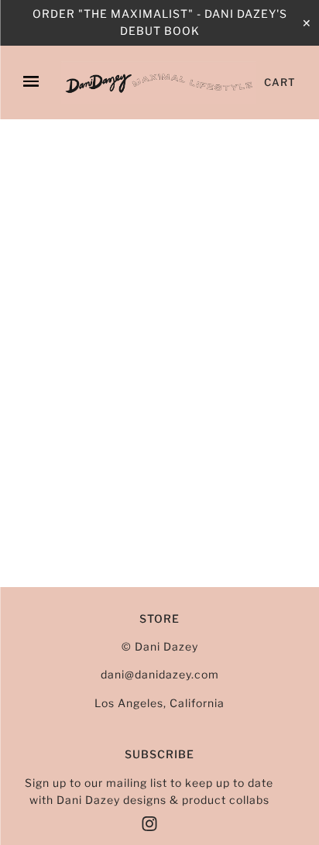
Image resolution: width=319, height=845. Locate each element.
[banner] (158, 82)
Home (31, 157)
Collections (96, 157)
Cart (280, 82)
